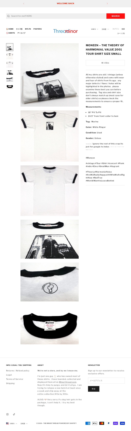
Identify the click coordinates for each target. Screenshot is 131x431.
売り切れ (105, 63)
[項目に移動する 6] (9, 86)
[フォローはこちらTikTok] (14, 414)
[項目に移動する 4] (9, 72)
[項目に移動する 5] (9, 79)
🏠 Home (10, 29)
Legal (9, 375)
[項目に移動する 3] (9, 65)
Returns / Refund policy (17, 370)
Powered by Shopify (68, 423)
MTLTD (28, 29)
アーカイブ (21, 33)
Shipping (10, 383)
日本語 (104, 29)
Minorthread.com (67, 382)
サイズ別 (19, 29)
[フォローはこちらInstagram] (7, 414)
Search (116, 16)
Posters (38, 29)
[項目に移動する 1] (9, 47)
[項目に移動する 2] (9, 56)
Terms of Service (14, 379)
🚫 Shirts (10, 33)
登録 (94, 389)
